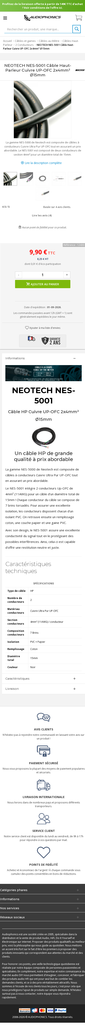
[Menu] (5, 18)
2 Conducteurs (24, 45)
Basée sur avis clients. (56, 207)
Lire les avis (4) (42, 215)
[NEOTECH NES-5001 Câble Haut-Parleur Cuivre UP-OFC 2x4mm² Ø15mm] (10, 179)
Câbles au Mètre (49, 41)
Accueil (7, 41)
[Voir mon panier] (80, 18)
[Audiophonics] (42, 17)
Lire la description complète (43, 163)
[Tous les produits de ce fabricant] (80, 70)
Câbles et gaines (25, 41)
